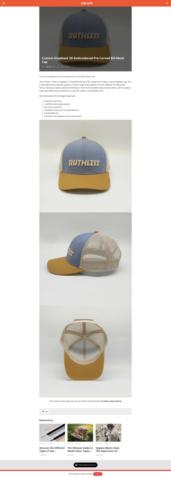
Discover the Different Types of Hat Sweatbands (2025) (52, 449)
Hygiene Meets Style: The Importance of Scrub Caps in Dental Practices (108, 449)
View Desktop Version (87, 465)
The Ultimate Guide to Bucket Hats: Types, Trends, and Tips (80, 449)
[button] (4, 3)
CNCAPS (87, 3)
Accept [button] (98, 474)
